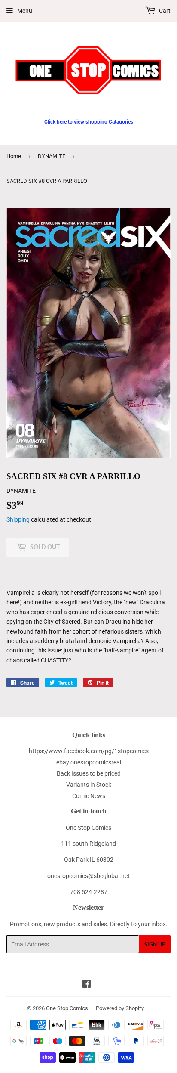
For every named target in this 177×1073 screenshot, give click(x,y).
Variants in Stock (88, 784)
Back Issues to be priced (89, 773)
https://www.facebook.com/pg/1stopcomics (89, 751)
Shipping (18, 519)
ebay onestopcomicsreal (88, 762)
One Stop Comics (67, 1008)
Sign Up (154, 944)
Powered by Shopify (120, 1008)
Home (13, 156)
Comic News (88, 795)
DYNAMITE (51, 156)
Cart (164, 10)
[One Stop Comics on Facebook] (86, 985)
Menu (24, 10)
